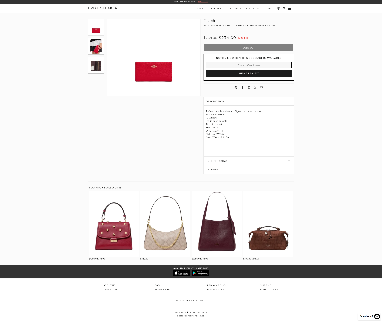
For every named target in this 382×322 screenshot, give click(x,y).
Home (200, 8)
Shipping (265, 285)
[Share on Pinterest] (235, 87)
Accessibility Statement (191, 300)
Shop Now (203, 2)
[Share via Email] (261, 87)
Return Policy (269, 289)
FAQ (157, 285)
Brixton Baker (102, 8)
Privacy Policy (217, 285)
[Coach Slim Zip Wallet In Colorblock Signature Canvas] (96, 27)
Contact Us (111, 289)
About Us (109, 285)
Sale (270, 8)
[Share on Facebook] (242, 87)
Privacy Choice (217, 289)
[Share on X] (255, 87)
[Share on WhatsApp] (248, 87)
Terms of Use (163, 289)
